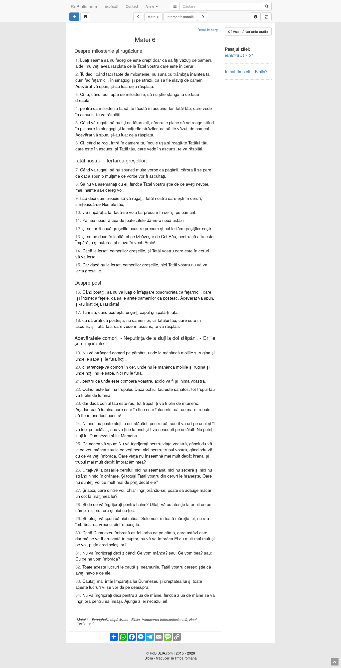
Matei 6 (153, 16)
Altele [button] (150, 6)
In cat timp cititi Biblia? (246, 71)
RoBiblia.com (84, 6)
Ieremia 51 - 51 (239, 55)
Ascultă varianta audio (250, 31)
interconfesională (180, 16)
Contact (132, 6)
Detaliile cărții (207, 29)
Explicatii (111, 6)
